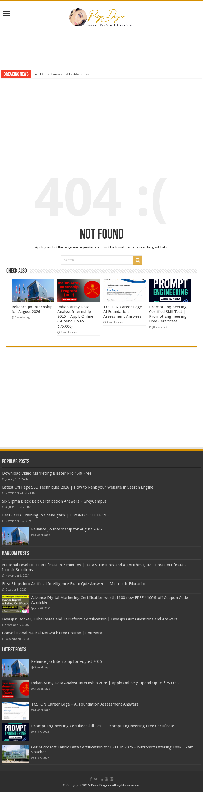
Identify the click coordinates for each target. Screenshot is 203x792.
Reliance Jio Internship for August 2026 (32, 309)
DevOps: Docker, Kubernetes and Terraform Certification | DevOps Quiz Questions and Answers (89, 619)
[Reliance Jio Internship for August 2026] (15, 536)
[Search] (137, 260)
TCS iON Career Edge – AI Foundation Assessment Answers (124, 312)
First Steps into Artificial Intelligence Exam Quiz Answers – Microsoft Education (74, 583)
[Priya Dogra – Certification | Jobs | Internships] (101, 17)
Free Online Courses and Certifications (61, 74)
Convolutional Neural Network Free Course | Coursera (52, 633)
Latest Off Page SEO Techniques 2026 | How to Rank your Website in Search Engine (77, 487)
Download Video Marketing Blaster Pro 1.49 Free (46, 473)
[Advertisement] (101, 47)
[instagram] (112, 779)
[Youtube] (106, 779)
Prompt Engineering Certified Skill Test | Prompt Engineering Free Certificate (168, 314)
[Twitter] (96, 779)
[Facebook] (91, 779)
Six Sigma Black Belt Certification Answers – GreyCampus (54, 501)
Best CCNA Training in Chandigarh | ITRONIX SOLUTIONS (55, 515)
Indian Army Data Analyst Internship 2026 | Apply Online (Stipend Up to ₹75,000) (75, 317)
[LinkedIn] (101, 779)
